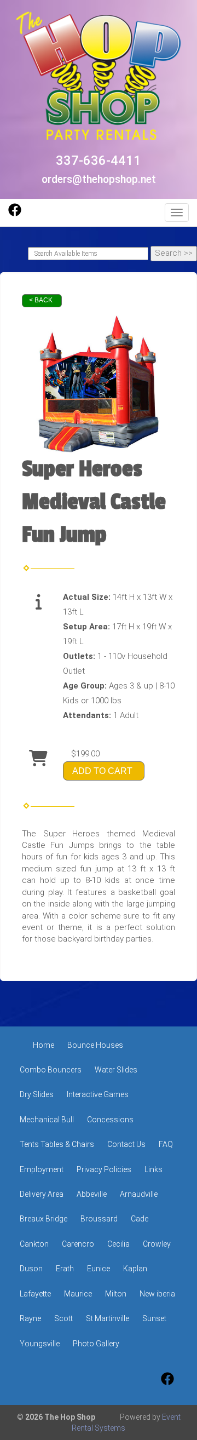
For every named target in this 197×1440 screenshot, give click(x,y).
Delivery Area (41, 1194)
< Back (41, 300)
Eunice (98, 1268)
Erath (65, 1268)
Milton (115, 1293)
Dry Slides (37, 1094)
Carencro (78, 1244)
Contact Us (126, 1144)
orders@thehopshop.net (99, 179)
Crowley (157, 1244)
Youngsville (40, 1343)
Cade (139, 1218)
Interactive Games (98, 1094)
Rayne (30, 1318)
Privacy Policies (104, 1169)
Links (153, 1169)
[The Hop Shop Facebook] (14, 214)
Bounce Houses (95, 1045)
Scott (63, 1318)
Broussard (99, 1218)
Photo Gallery (96, 1343)
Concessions (110, 1119)
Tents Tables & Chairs (57, 1144)
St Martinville (107, 1318)
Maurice (78, 1293)
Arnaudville (139, 1194)
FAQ (166, 1144)
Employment (41, 1169)
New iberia (157, 1293)
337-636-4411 (98, 160)
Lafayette (35, 1293)
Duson (31, 1268)
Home (43, 1045)
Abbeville (92, 1194)
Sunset (154, 1318)
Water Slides (116, 1069)
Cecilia (118, 1244)
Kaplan (135, 1268)
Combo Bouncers (51, 1069)
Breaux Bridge (43, 1218)
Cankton (34, 1244)
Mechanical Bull (47, 1119)
